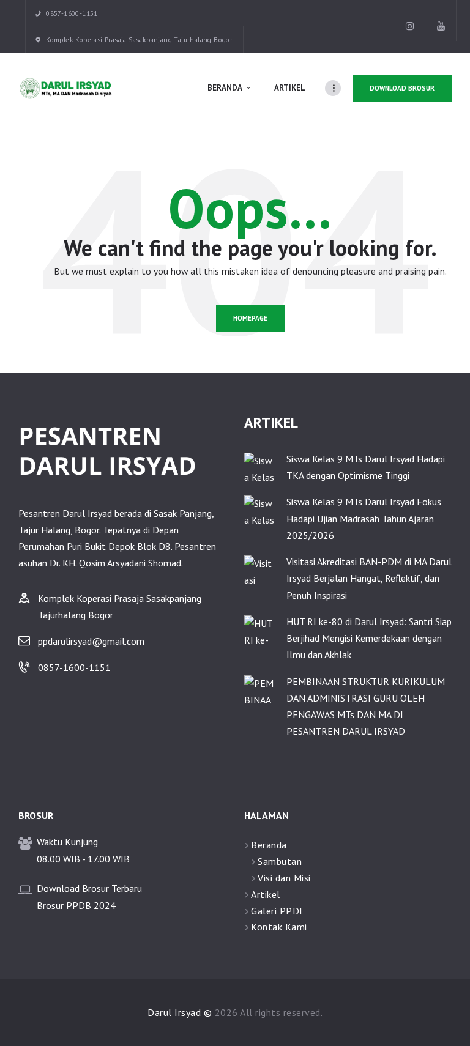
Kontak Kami (279, 927)
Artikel (265, 894)
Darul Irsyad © (179, 1012)
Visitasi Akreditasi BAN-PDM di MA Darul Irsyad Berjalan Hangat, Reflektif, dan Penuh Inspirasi (369, 578)
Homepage (250, 318)
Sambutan (280, 861)
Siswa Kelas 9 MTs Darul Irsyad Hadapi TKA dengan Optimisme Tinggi (365, 467)
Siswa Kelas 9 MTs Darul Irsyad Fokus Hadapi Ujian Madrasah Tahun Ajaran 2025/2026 (363, 518)
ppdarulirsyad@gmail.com (91, 641)
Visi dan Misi (284, 878)
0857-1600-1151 (74, 667)
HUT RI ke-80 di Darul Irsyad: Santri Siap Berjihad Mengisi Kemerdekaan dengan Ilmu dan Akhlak (369, 638)
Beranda (269, 845)
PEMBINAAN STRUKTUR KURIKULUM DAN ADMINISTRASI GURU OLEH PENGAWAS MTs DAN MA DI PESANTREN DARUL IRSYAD (365, 706)
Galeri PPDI (277, 911)
